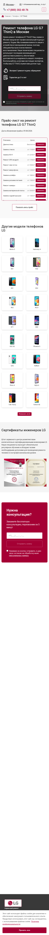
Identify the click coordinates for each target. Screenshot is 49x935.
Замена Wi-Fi (8, 155)
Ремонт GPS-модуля (10, 160)
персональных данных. (25, 103)
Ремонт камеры (9, 185)
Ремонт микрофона (10, 170)
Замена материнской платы (13, 191)
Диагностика (8, 144)
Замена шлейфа (9, 175)
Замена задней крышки (12, 196)
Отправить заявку (24, 96)
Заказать (40, 144)
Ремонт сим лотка (10, 165)
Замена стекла (8, 149)
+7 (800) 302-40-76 (17, 9)
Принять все (24, 930)
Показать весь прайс (24, 207)
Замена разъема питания (12, 180)
